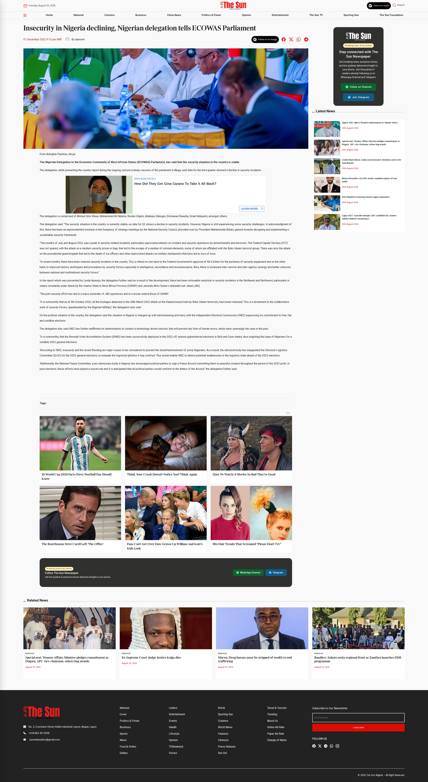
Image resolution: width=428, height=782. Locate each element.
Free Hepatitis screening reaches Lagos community (366, 197)
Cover (123, 714)
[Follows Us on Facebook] (284, 39)
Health (172, 727)
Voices (173, 753)
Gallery (124, 753)
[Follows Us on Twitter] (291, 39)
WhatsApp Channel (250, 572)
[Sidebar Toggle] (24, 15)
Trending (272, 714)
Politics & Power (211, 15)
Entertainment (280, 15)
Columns (109, 15)
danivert (80, 39)
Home (49, 15)
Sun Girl (222, 753)
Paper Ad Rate (275, 733)
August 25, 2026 (33, 667)
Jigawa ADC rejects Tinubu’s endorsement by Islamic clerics (370, 123)
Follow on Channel (360, 86)
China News (174, 15)
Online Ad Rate (275, 727)
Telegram (278, 572)
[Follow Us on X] (320, 746)
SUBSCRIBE (358, 728)
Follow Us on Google (381, 6)
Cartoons (223, 740)
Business (140, 15)
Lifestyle (174, 733)
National (79, 15)
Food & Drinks (128, 746)
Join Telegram (360, 97)
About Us (272, 720)
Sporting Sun (351, 15)
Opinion (246, 15)
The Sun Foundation (391, 15)
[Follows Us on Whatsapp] (299, 39)
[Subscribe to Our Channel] (325, 746)
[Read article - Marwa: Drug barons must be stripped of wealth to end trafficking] (262, 628)
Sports (124, 733)
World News (225, 727)
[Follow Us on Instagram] (337, 746)
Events (173, 720)
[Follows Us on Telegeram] (306, 39)
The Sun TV (316, 15)
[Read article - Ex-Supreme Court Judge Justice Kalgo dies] (166, 628)
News (123, 740)
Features (223, 733)
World (221, 708)
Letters (173, 708)
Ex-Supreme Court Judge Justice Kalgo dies (151, 657)
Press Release (227, 746)
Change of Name (277, 740)
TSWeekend (176, 746)
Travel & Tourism (277, 708)
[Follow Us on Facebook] (314, 746)
